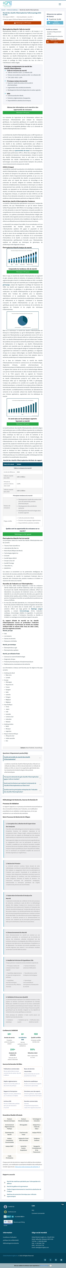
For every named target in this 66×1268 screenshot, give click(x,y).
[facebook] (56, 1260)
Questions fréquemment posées (54, 33)
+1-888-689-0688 (42, 1241)
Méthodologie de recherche (55, 36)
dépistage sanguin (37, 609)
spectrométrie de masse (22, 150)
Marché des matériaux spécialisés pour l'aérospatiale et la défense (23, 1182)
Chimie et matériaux (12, 10)
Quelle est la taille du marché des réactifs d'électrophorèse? (17, 758)
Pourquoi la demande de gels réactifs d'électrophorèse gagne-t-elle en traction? (21, 778)
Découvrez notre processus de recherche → (27, 1167)
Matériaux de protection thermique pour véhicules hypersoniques (21, 1195)
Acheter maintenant (56, 22)
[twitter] (50, 1260)
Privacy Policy (44, 1265)
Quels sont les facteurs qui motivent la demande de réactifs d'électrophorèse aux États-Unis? (20, 784)
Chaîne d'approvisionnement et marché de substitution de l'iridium (24, 1190)
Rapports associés (52, 39)
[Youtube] (61, 1260)
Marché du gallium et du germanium (17, 1186)
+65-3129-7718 (40, 1245)
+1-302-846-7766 (39, 1243)
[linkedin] (45, 1260)
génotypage (6, 285)
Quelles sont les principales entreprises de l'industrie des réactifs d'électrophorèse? (20, 791)
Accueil (3, 10)
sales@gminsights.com (42, 1247)
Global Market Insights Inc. (10, 1256)
